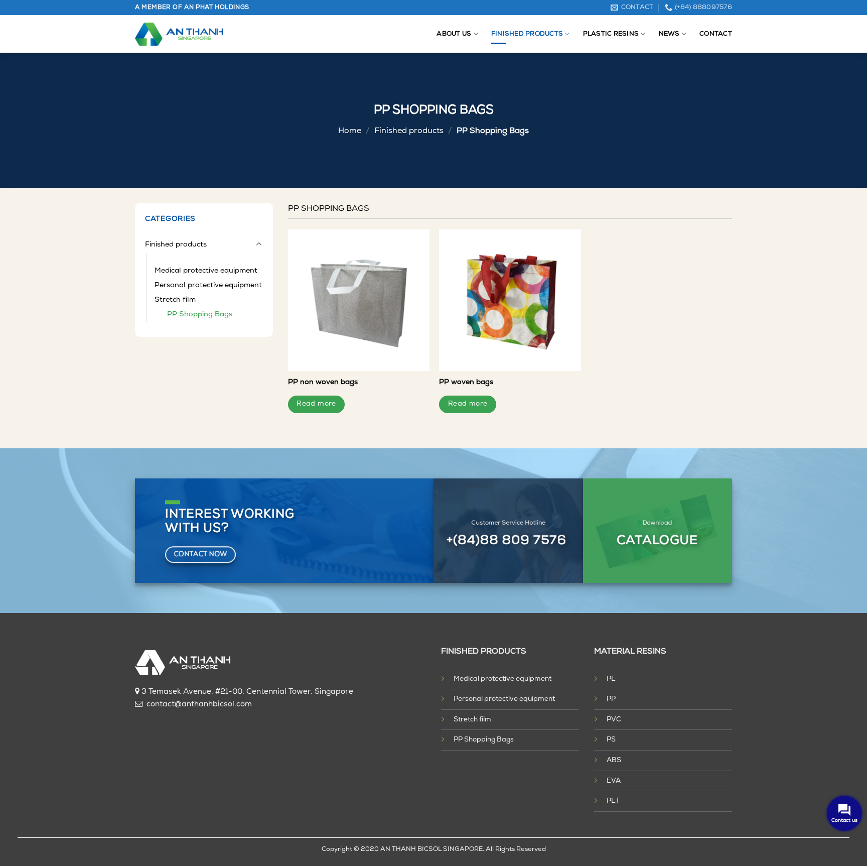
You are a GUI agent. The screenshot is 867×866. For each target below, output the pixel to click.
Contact (715, 34)
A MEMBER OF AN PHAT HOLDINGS (192, 8)
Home (349, 131)
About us (454, 34)
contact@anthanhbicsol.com (199, 704)
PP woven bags (466, 382)
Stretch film (175, 300)
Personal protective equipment (208, 285)
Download (657, 523)
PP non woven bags (323, 382)
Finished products (527, 34)
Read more (316, 404)
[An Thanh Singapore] (179, 34)
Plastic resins (611, 34)
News (669, 34)
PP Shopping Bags (199, 314)
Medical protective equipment (206, 271)
